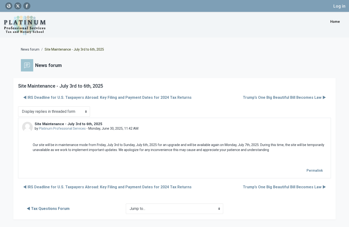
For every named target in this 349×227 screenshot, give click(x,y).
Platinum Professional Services (62, 128)
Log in (339, 6)
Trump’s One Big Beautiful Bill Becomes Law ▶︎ (284, 97)
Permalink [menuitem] (315, 170)
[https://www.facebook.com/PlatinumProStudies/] (26, 5)
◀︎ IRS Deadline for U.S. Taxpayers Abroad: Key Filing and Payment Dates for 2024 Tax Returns (107, 97)
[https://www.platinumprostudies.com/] (8, 5)
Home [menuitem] (335, 22)
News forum (30, 49)
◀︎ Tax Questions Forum (48, 208)
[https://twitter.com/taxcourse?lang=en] (17, 5)
